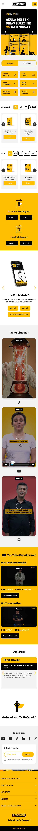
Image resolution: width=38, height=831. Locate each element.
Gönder (27, 754)
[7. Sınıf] (26, 107)
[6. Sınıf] (21, 107)
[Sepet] (34, 4)
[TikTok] (17, 738)
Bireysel (10, 63)
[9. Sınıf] (10, 153)
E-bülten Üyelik (11, 748)
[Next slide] (32, 32)
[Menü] (3, 4)
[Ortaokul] (19, 32)
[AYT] (34, 153)
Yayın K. (12, 217)
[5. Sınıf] (15, 107)
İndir (11, 308)
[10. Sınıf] (15, 153)
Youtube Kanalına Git (10, 595)
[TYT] (27, 153)
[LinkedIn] (23, 738)
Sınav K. (26, 217)
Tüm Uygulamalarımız (15, 314)
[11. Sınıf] (20, 153)
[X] (35, 738)
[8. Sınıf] (33, 107)
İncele (10, 137)
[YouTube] (3, 738)
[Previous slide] (5, 32)
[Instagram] (10, 738)
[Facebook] (30, 738)
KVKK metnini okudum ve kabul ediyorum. (20, 760)
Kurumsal (27, 63)
